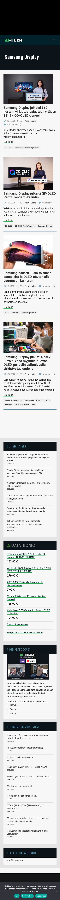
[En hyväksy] (56, 891)
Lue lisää (8, 141)
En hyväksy (27, 896)
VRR (33, 404)
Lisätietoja (41, 896)
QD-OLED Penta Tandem (25, 226)
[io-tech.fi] (13, 40)
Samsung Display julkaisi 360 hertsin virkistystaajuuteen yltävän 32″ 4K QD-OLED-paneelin (29, 111)
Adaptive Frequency (13, 401)
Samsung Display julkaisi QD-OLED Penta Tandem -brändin (29, 195)
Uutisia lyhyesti (17, 446)
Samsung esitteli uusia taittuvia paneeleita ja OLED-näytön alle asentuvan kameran (27, 277)
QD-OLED (8, 148)
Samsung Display (32, 148)
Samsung (19, 148)
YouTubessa (13, 690)
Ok (17, 896)
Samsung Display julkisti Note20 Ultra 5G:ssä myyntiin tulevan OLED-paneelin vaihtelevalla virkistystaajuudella (28, 363)
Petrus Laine (30, 121)
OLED (7, 313)
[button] (53, 40)
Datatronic (21, 545)
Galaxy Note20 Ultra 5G (33, 401)
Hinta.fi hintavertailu (14, 860)
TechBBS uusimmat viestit (24, 727)
